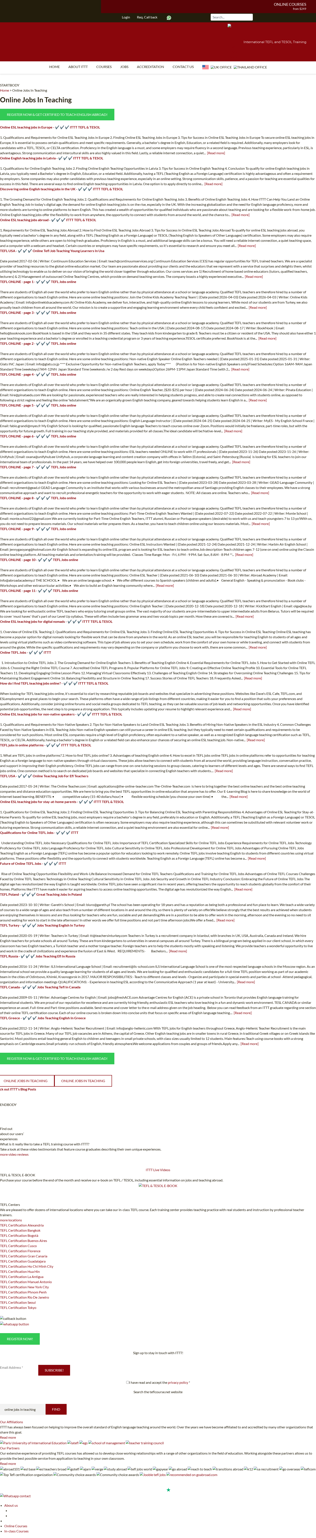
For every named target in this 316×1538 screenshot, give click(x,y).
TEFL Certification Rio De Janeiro (24, 1297)
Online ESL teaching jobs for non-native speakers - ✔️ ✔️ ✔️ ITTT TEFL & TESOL (61, 714)
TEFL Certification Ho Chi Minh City (26, 1266)
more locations (11, 1220)
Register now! (20, 1339)
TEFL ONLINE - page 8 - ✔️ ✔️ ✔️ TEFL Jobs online (38, 498)
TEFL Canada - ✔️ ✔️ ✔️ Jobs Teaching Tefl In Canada (40, 987)
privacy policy (178, 1382)
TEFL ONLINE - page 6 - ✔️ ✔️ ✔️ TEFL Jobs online (38, 436)
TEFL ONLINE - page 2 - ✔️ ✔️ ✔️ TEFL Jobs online (38, 343)
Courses (104, 67)
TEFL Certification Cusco (18, 1246)
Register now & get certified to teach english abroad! (57, 114)
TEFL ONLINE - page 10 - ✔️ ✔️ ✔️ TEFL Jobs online (39, 560)
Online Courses (290, 4)
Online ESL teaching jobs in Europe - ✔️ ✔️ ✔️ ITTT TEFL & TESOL (50, 127)
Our (11, 1422)
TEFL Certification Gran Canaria (23, 1256)
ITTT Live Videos (158, 1170)
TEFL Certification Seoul (18, 1302)
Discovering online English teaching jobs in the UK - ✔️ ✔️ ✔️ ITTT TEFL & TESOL (61, 189)
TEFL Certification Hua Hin (20, 1271)
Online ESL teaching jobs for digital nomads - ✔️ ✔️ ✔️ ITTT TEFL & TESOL (56, 621)
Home (54, 67)
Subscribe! (54, 1370)
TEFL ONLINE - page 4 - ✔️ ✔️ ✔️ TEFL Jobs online (38, 374)
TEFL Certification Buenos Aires (23, 1241)
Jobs (124, 67)
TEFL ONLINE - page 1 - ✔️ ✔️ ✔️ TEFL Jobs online (38, 282)
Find (56, 1409)
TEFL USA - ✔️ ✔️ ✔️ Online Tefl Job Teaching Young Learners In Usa (52, 251)
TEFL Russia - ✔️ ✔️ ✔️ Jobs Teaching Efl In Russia (37, 956)
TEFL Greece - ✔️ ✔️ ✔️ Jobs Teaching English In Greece (43, 1018)
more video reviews (14, 1154)
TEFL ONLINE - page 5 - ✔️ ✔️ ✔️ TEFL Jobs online (38, 405)
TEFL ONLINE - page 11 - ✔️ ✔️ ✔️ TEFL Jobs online (39, 590)
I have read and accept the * (159, 1382)
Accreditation (150, 67)
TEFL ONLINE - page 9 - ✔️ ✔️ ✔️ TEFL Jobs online (38, 529)
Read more (8, 1437)
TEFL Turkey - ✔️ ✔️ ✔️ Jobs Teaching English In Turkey (42, 925)
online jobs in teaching (83, 1081)
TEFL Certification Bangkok (20, 1230)
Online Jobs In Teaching (29, 90)
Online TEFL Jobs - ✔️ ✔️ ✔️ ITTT (25, 652)
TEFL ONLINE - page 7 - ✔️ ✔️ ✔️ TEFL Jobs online (38, 467)
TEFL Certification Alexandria (22, 1225)
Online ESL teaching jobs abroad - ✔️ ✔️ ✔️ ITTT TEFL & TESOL (48, 220)
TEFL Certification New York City (24, 1287)
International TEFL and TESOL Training (275, 42)
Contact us (183, 67)
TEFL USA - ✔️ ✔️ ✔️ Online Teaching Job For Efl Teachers (44, 776)
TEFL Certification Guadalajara (23, 1261)
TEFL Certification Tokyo (18, 1307)
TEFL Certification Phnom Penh (23, 1292)
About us (11, 1505)
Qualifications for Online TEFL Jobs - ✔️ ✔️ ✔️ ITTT (39, 832)
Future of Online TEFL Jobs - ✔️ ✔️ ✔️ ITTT (33, 863)
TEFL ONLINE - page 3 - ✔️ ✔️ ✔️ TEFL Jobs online (38, 312)
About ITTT (78, 67)
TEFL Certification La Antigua (21, 1277)
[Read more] (216, 153)
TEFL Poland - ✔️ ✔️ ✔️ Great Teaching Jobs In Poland (41, 894)
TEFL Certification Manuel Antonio (26, 1282)
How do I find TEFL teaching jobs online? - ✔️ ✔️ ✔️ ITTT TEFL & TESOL (54, 683)
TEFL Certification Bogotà (19, 1235)
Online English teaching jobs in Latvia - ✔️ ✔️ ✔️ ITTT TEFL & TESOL (51, 158)
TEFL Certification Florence (20, 1251)
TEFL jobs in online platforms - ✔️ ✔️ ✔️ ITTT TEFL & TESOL (45, 745)
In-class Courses (16, 1531)
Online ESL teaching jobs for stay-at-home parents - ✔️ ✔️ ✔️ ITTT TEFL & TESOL (62, 802)
